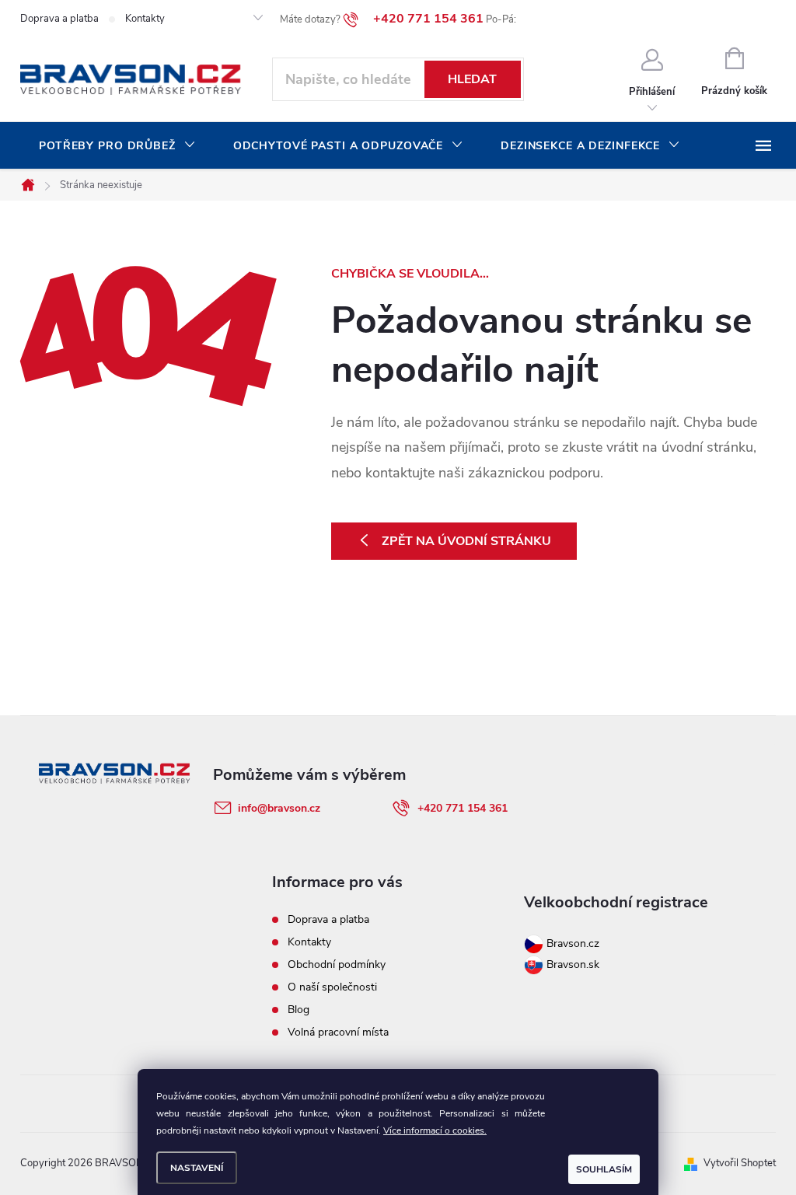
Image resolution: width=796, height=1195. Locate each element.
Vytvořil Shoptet (739, 1163)
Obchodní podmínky (337, 964)
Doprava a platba (59, 19)
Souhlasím (604, 1169)
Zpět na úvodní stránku (466, 541)
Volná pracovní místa (338, 1032)
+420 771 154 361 (462, 808)
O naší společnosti (332, 987)
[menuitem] (117, 146)
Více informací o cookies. (435, 1130)
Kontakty (145, 19)
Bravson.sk (571, 964)
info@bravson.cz (279, 808)
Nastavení (196, 1168)
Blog (298, 1009)
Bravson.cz (572, 943)
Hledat (472, 79)
